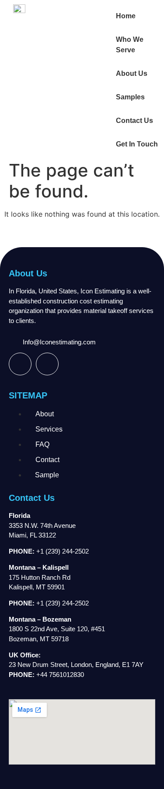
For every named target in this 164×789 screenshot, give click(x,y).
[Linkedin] (47, 364)
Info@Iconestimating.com (59, 342)
